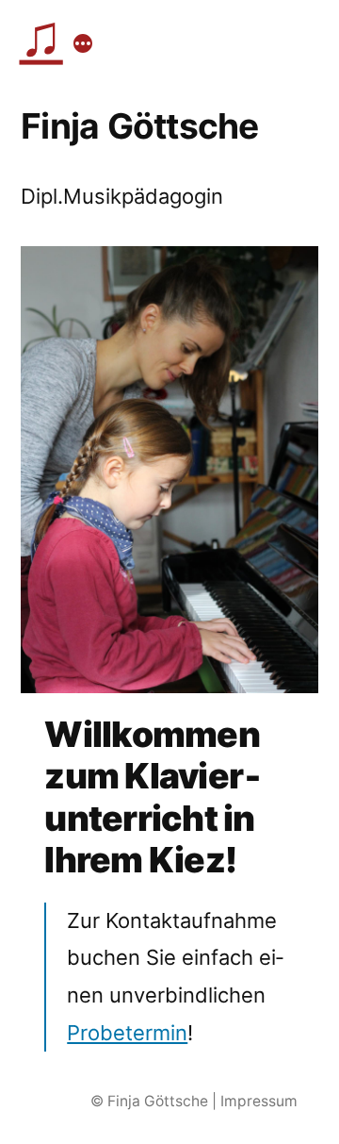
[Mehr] (83, 43)
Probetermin (127, 1032)
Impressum (259, 1101)
